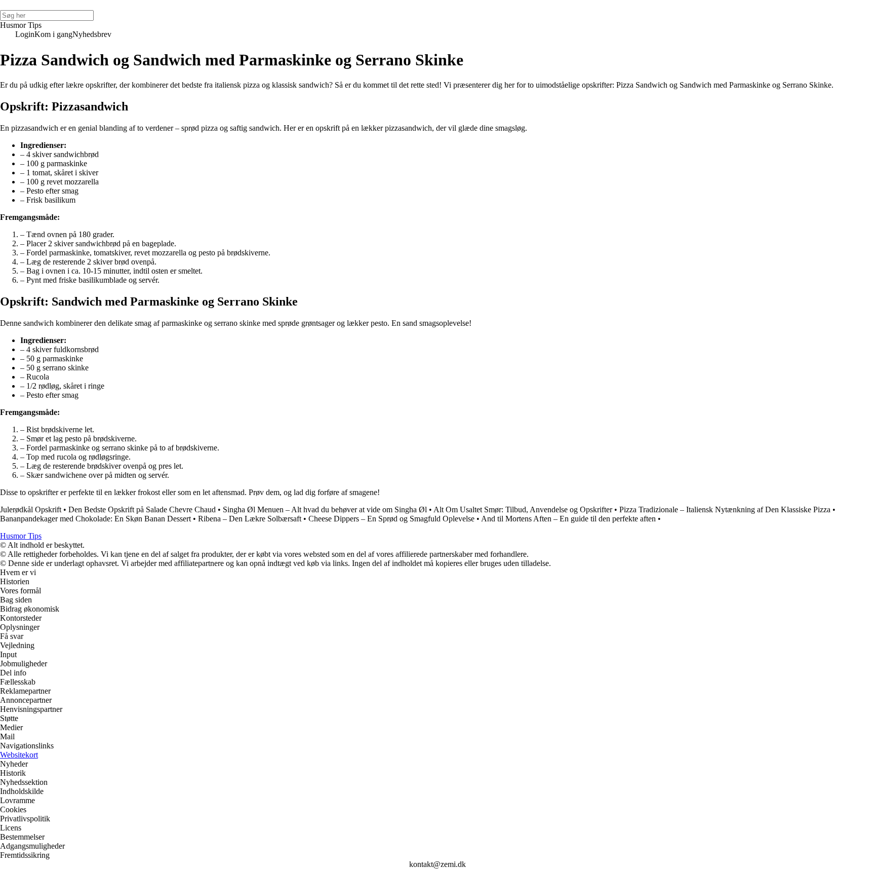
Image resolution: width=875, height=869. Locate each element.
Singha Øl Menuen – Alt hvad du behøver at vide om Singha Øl (325, 509)
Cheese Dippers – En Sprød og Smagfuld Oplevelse (391, 518)
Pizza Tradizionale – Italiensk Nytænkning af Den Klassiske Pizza (724, 509)
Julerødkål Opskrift (30, 509)
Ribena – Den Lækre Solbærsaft (249, 518)
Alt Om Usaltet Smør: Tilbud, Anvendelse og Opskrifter (522, 509)
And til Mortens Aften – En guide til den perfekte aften (568, 518)
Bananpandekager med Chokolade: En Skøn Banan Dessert (95, 518)
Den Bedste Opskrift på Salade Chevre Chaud (142, 509)
